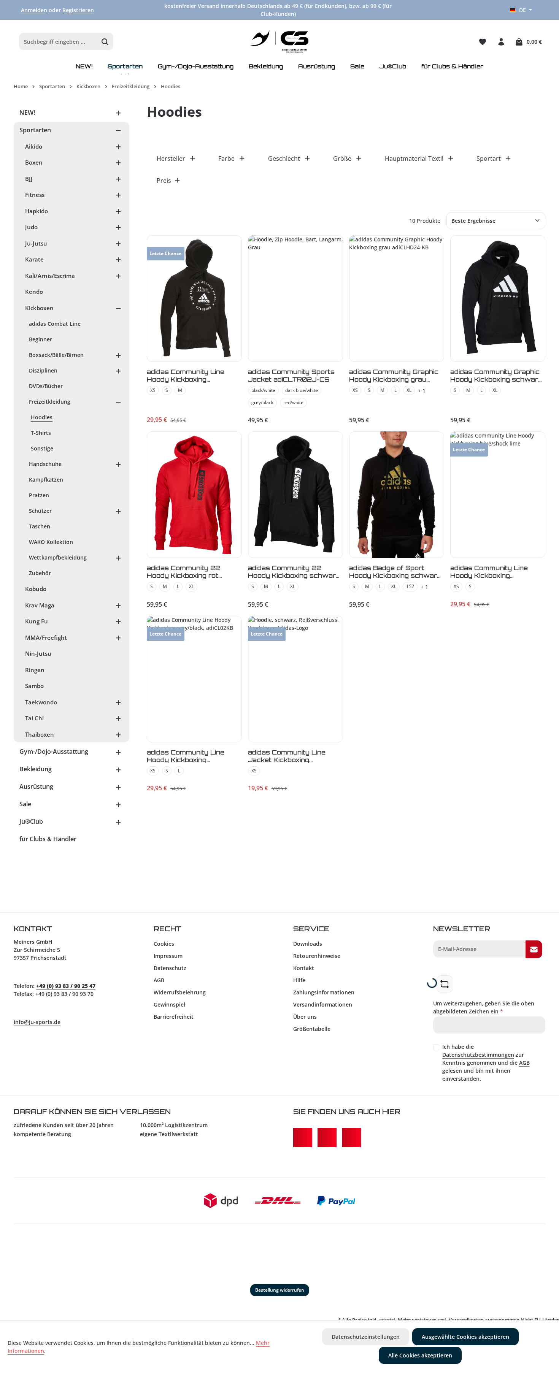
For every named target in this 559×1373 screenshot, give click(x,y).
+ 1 (422, 390)
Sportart (488, 158)
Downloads (307, 943)
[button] (118, 112)
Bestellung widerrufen (279, 1290)
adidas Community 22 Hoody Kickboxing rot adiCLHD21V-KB (183, 571)
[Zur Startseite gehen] (280, 41)
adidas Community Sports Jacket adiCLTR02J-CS (291, 375)
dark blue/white (301, 390)
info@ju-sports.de (37, 1022)
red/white (293, 402)
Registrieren (78, 10)
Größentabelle (311, 1028)
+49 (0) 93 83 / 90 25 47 (65, 985)
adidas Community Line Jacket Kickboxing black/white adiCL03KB (288, 755)
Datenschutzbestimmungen (478, 1054)
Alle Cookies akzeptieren (420, 1355)
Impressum (168, 955)
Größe (342, 158)
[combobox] (58, 42)
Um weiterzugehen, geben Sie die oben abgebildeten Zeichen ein (483, 1007)
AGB (159, 980)
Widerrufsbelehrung (180, 992)
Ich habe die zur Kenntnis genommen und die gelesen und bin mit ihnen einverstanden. (486, 1062)
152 (410, 586)
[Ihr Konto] (501, 41)
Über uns (305, 1016)
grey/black (262, 402)
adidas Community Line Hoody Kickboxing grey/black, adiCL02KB (186, 755)
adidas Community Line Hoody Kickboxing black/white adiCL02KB (187, 375)
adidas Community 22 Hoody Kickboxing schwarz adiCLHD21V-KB (294, 571)
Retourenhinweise (316, 955)
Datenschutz (170, 968)
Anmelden (34, 10)
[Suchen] (105, 42)
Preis (164, 180)
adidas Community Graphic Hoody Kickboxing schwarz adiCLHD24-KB (496, 375)
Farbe (226, 158)
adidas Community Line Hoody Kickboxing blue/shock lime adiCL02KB (497, 571)
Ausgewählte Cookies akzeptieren (465, 1336)
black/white (263, 390)
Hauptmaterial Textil (414, 158)
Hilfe (299, 980)
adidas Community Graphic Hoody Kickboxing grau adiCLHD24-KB (393, 375)
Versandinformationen (322, 1004)
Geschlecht (284, 158)
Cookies (164, 943)
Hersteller (171, 158)
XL (409, 390)
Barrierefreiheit (174, 1016)
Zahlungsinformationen (323, 992)
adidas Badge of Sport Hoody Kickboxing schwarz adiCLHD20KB (395, 571)
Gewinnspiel (169, 1004)
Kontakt (303, 968)
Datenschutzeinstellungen (366, 1336)
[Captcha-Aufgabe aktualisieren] (444, 983)
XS (153, 390)
